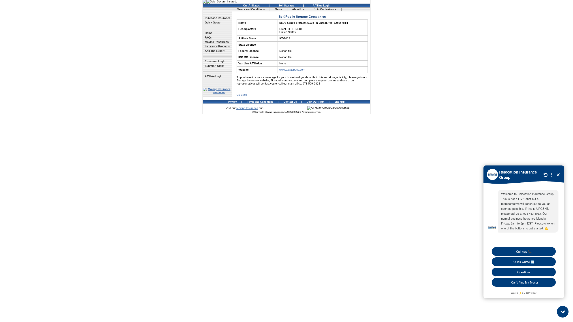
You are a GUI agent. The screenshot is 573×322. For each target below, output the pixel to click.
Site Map (340, 101)
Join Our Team (315, 101)
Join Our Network (325, 9)
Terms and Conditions (250, 9)
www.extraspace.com (292, 69)
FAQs (208, 37)
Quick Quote (212, 22)
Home (208, 33)
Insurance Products (217, 46)
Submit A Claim (214, 66)
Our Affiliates (251, 5)
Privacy (232, 101)
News (278, 9)
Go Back (242, 94)
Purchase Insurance (218, 18)
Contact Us (290, 101)
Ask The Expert (214, 51)
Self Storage (286, 5)
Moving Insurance (247, 108)
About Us (298, 9)
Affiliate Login (321, 5)
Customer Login (215, 61)
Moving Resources (217, 42)
